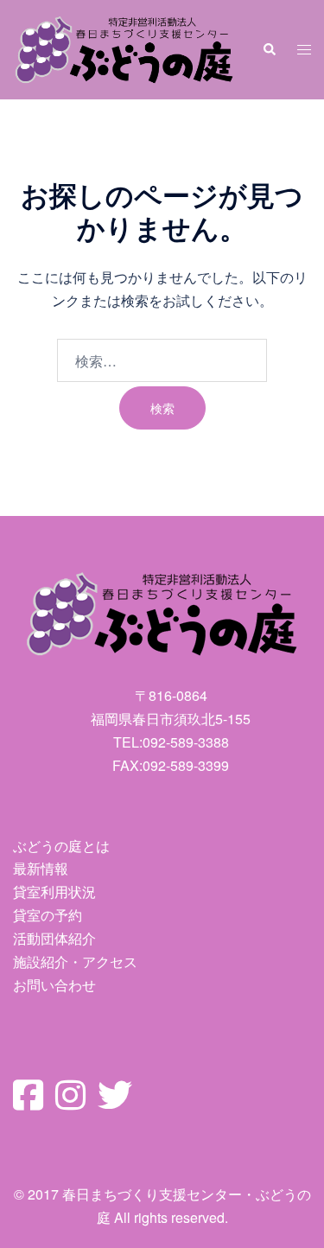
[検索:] (162, 360)
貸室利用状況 (54, 891)
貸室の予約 (47, 915)
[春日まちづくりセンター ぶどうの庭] (124, 47)
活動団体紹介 (54, 938)
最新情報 (40, 868)
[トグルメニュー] (304, 49)
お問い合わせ (54, 985)
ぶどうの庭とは (61, 846)
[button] (269, 49)
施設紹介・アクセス (75, 961)
